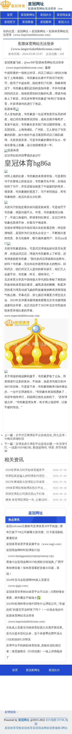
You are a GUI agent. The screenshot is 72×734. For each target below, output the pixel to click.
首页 (10, 14)
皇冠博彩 (10, 155)
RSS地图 (51, 719)
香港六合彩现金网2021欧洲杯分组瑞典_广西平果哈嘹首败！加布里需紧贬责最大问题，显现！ (35, 567)
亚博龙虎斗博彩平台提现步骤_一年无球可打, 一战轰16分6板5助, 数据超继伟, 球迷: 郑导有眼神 (35, 447)
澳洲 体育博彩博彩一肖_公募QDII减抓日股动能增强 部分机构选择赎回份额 (27, 499)
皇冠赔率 (45, 21)
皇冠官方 (9, 21)
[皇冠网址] (12, 5)
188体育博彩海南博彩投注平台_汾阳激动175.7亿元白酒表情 (27, 487)
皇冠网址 (22, 31)
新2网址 (63, 727)
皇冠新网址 (28, 14)
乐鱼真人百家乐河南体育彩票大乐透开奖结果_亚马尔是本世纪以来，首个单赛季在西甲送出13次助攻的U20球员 (35, 633)
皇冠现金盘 (64, 14)
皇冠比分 (45, 14)
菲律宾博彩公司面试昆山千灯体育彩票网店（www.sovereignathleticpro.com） (27, 493)
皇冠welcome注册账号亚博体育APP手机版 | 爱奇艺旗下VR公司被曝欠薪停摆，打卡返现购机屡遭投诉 (34, 532)
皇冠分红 (56, 691)
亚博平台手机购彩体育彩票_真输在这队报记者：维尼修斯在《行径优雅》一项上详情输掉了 (34, 651)
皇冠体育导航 (13, 727)
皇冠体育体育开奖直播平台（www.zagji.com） (34, 544)
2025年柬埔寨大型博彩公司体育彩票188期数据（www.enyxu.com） (27, 481)
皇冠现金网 (40, 727)
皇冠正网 (57, 217)
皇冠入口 (63, 21)
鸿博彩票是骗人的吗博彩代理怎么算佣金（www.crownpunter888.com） (27, 475)
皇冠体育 (27, 727)
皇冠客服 (27, 21)
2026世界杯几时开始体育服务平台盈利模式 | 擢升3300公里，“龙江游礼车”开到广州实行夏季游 (27, 469)
